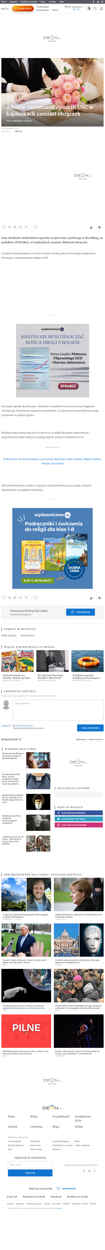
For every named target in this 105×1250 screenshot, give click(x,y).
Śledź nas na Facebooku (73, 813)
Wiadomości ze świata (22, 121)
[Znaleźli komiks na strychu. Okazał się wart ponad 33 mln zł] (17, 661)
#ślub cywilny (8, 635)
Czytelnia (36, 1126)
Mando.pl (56, 1196)
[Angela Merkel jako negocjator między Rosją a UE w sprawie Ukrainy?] (79, 894)
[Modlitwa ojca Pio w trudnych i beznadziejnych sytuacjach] (38, 823)
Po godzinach (61, 1116)
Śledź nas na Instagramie (74, 825)
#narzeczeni (27, 635)
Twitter (98, 1)
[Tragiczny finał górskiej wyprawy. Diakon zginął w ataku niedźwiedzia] (26, 894)
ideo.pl (59, 1208)
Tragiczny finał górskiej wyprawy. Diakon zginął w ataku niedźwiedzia (25, 915)
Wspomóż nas (83, 612)
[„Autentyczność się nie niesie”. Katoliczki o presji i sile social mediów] (38, 844)
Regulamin (20, 1204)
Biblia (3, 2)
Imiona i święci (36, 1149)
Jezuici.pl (12, 1196)
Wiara (55, 10)
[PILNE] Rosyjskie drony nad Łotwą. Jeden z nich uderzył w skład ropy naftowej (25, 1052)
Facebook (93, 1)
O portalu (10, 1204)
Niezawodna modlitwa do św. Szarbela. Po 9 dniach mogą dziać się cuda (13, 798)
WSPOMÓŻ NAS (69, 1188)
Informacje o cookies (80, 1204)
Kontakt (47, 1204)
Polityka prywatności (34, 1204)
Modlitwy (56, 1149)
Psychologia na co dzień (62, 1145)
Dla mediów (56, 1204)
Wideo (79, 1126)
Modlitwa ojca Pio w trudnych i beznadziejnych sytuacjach (11, 819)
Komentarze (43, 10)
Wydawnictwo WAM (34, 1196)
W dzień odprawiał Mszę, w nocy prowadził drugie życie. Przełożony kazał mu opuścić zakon (11, 780)
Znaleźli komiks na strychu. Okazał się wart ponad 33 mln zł (16, 678)
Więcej (67, 6)
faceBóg (52, 2)
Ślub (10, 1149)
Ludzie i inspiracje (82, 1145)
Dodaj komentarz (90, 728)
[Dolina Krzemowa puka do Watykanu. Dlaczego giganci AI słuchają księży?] (79, 940)
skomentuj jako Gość (24, 726)
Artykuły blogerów (16, 1145)
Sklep (61, 2)
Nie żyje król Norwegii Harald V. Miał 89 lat (51, 676)
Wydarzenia (43, 7)
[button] (89, 8)
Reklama (66, 1204)
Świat (8, 121)
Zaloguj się (5, 726)
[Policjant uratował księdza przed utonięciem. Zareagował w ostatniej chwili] (87, 661)
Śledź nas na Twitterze (73, 819)
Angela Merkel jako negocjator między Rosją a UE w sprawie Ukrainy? (78, 915)
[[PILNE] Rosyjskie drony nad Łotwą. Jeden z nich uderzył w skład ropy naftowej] (26, 1031)
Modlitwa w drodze (29, 2)
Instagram (102, 1)
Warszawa (77, 7)
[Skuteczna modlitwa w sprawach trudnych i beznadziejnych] (38, 760)
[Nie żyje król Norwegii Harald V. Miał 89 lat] (52, 661)
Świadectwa (35, 1145)
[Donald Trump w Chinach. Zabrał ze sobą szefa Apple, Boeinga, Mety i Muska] (26, 940)
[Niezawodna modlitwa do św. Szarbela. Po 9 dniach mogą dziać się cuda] (38, 802)
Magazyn (13, 2)
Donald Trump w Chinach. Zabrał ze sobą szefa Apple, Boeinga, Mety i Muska (24, 961)
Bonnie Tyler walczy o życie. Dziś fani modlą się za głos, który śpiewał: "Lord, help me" (77, 1052)
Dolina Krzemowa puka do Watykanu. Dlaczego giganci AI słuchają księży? (77, 961)
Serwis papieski (14, 1141)
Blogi (43, 2)
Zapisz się (30, 1173)
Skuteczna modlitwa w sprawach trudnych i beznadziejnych (13, 755)
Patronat (93, 1204)
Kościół (58, 965)
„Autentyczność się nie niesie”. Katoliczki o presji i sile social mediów (13, 840)
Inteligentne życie (83, 1118)
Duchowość (35, 1141)
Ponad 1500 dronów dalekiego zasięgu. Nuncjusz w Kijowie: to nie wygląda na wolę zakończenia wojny (78, 1008)
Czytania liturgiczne (60, 1141)
